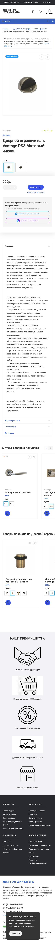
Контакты (47, 2)
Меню (7, 21)
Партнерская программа (39, 849)
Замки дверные (9, 814)
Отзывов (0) (10, 427)
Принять (15, 933)
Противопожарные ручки (13, 828)
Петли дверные (9, 818)
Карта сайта (34, 856)
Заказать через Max (29, 221)
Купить (33, 187)
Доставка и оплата (10, 845)
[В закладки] (47, 57)
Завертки (33, 814)
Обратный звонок (31, 2)
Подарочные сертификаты (40, 845)
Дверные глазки (35, 818)
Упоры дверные (35, 822)
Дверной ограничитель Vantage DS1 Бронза (18, 580)
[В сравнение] (41, 57)
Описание (9, 246)
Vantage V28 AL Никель (18, 492)
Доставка (9, 433)
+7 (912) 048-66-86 (11, 2)
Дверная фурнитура (11, 11)
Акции (31, 853)
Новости (6, 853)
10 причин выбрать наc (12, 849)
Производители (35, 842)
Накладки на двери (37, 811)
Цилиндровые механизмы (40, 825)
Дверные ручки (9, 811)
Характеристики (12, 420)
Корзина (49, 13)
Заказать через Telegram (29, 214)
